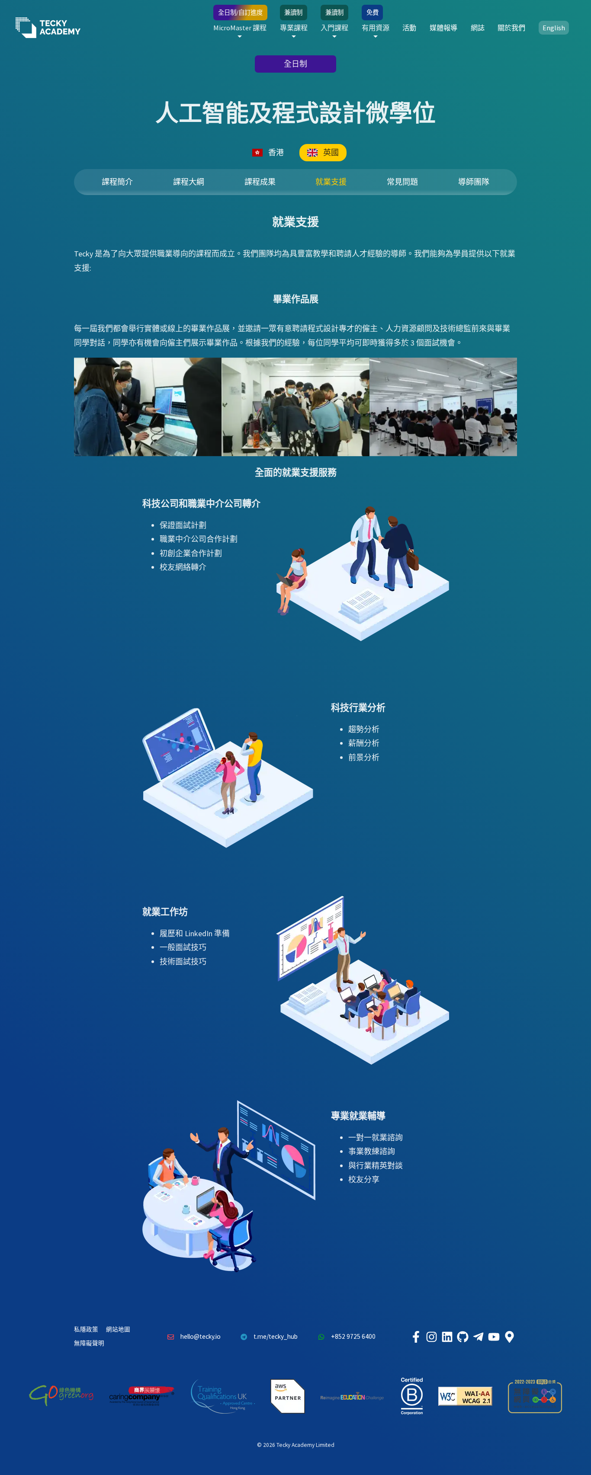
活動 (409, 27)
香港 (276, 152)
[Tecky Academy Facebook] (416, 1336)
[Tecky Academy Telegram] (478, 1336)
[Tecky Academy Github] (462, 1336)
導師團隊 (473, 182)
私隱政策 (86, 1329)
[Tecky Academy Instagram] (431, 1336)
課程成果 (260, 182)
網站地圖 (118, 1329)
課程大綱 (188, 182)
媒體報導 (443, 27)
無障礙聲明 (89, 1343)
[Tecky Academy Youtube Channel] (493, 1336)
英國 (331, 152)
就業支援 (331, 182)
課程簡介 (117, 182)
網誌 (478, 27)
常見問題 (402, 182)
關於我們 (511, 27)
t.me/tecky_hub (276, 1336)
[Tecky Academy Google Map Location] (509, 1336)
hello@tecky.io (200, 1336)
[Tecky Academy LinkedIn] (447, 1336)
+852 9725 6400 (353, 1336)
